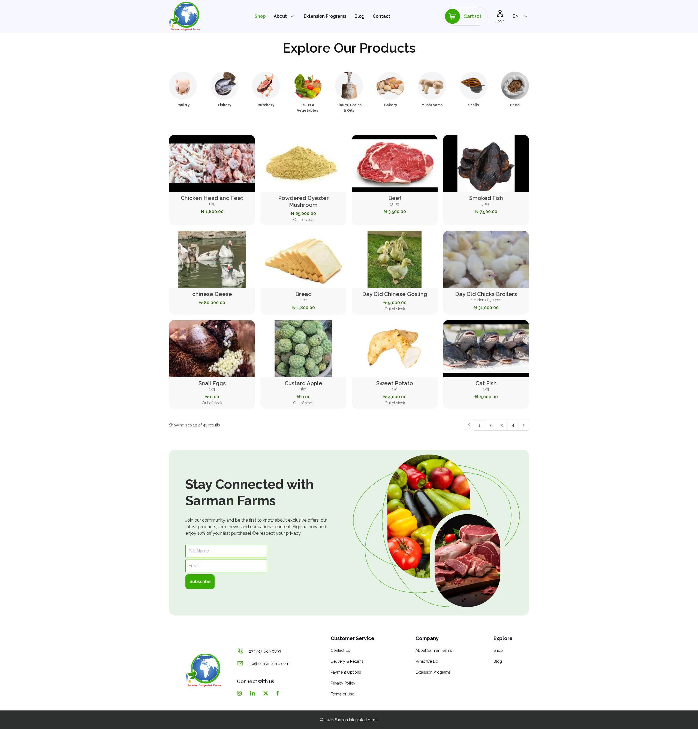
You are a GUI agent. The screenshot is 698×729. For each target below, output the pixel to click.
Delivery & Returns (347, 661)
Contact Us (340, 650)
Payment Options (346, 672)
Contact (381, 16)
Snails (473, 105)
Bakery (390, 105)
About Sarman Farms (434, 650)
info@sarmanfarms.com (268, 663)
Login (500, 21)
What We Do (427, 661)
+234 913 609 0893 (264, 651)
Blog (359, 16)
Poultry (182, 105)
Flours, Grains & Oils (349, 107)
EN (516, 16)
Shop (260, 16)
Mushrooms (432, 105)
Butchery (266, 105)
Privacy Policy (343, 683)
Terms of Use (342, 694)
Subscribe (199, 581)
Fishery (224, 105)
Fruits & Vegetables (307, 107)
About (280, 16)
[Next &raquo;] (524, 425)
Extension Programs (325, 16)
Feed (515, 105)
